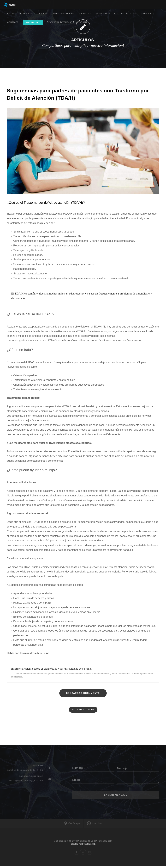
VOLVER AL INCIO (83, 710)
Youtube (67, 22)
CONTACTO (13, 22)
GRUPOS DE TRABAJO (64, 13)
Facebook (53, 22)
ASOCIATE (44, 13)
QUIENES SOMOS (26, 13)
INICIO (10, 13)
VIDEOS (118, 13)
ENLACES (146, 13)
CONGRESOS (102, 13)
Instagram (80, 22)
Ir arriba (96, 823)
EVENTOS (84, 13)
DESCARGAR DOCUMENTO (83, 693)
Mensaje (122, 768)
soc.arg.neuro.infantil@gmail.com (26, 780)
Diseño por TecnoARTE (83, 844)
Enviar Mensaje (115, 795)
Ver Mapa (73, 823)
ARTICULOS (131, 13)
